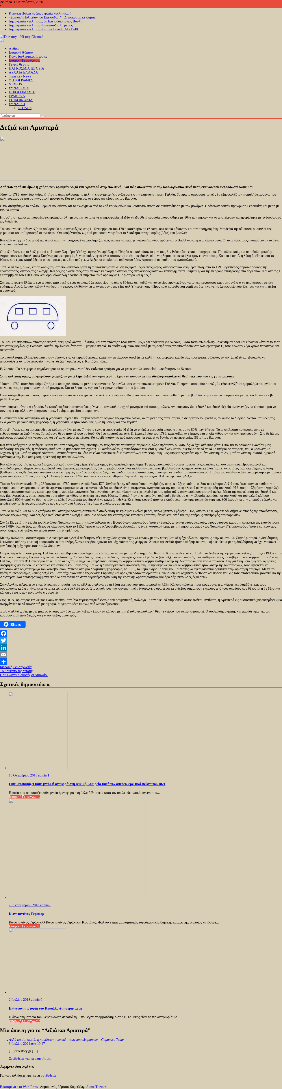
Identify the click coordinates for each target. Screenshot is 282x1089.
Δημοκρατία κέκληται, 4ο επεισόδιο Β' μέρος (40, 25)
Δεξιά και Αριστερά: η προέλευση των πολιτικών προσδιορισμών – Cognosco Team (66, 1039)
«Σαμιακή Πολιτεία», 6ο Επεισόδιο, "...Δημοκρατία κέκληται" (52, 17)
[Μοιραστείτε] (141, 661)
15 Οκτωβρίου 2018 (23, 775)
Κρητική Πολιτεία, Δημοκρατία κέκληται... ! (40, 13)
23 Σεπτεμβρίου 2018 (24, 905)
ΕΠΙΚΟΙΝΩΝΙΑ (21, 100)
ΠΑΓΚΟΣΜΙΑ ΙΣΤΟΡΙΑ (26, 68)
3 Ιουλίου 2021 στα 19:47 (27, 1043)
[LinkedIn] (141, 647)
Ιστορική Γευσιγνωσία (24, 60)
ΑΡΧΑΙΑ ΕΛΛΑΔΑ (23, 72)
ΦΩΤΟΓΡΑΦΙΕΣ (21, 80)
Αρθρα (14, 48)
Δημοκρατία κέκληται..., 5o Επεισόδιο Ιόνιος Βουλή (45, 21)
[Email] (141, 654)
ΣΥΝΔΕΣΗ (17, 104)
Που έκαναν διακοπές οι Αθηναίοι (24, 675)
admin (43, 775)
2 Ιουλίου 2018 (20, 999)
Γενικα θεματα (19, 64)
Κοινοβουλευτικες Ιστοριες (28, 56)
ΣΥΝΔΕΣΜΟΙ (19, 88)
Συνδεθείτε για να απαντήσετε (30, 1058)
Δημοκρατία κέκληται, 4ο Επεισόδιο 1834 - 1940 (43, 29)
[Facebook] (141, 633)
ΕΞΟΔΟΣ (25, 108)
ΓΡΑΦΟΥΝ (17, 96)
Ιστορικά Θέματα (21, 52)
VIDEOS (15, 84)
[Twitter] (141, 640)
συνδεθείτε (48, 1075)
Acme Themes (96, 1087)
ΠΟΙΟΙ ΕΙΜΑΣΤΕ (22, 92)
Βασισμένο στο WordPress (19, 1087)
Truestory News (20, 76)
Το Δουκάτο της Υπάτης (16, 671)
